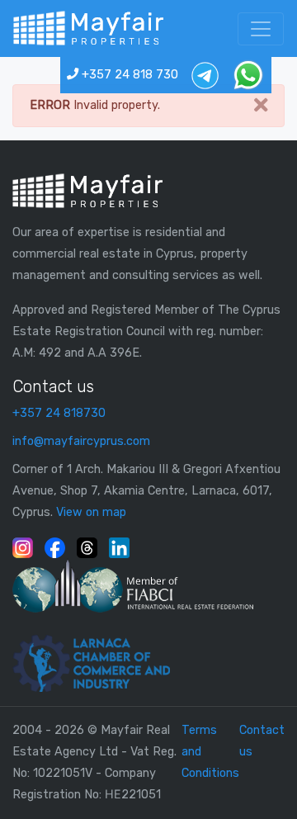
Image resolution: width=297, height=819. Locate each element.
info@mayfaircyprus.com (81, 441)
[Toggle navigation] (261, 28)
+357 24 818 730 (128, 75)
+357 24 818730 (59, 413)
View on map (91, 512)
